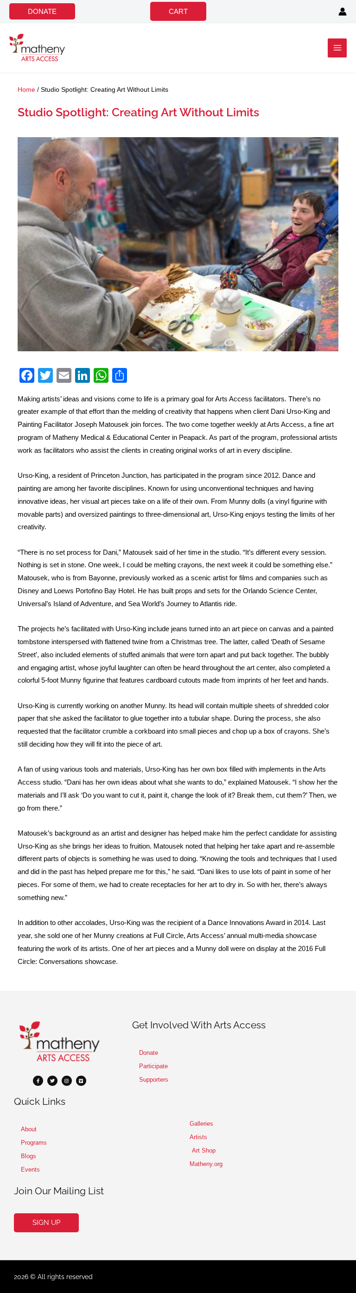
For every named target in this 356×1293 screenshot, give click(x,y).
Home (26, 89)
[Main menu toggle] (337, 47)
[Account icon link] (342, 11)
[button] (42, 11)
